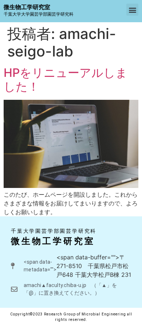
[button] (132, 10)
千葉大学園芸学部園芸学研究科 (53, 231)
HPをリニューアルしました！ (65, 80)
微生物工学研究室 (53, 241)
